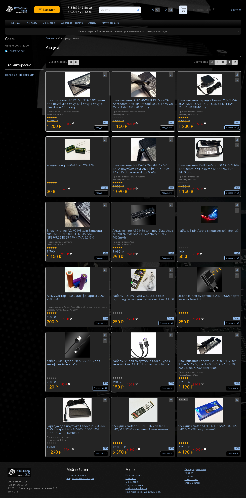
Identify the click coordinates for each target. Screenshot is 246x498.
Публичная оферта (136, 488)
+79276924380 (16, 50)
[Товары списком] (71, 62)
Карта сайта (191, 479)
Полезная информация (19, 74)
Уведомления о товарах (80, 478)
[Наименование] (217, 62)
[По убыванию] (235, 62)
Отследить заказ (76, 475)
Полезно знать (134, 475)
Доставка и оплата (72, 22)
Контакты (32, 22)
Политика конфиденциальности (143, 491)
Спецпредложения (195, 469)
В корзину (231, 127)
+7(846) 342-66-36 (79, 8)
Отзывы (92, 22)
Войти (234, 9)
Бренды (16, 22)
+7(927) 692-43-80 (79, 12)
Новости (189, 472)
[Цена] (223, 62)
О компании (49, 22)
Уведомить (101, 127)
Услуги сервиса (110, 22)
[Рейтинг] (212, 62)
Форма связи (192, 482)
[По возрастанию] (229, 62)
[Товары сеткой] (76, 62)
